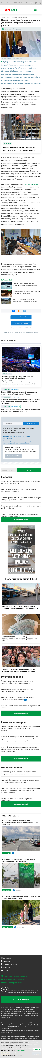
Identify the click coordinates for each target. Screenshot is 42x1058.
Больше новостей (21, 519)
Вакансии (5, 967)
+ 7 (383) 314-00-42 (12, 1027)
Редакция (5, 961)
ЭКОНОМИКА (6, 890)
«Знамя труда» (31, 184)
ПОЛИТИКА (16, 374)
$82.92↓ (20, 3)
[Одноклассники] (19, 311)
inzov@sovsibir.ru (6, 1029)
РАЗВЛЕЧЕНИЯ (7, 927)
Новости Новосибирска (21, 317)
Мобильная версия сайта (11, 983)
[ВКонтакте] (13, 311)
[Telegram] (24, 311)
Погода (4, 970)
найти (29, 470)
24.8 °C (14, 3)
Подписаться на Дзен (13, 456)
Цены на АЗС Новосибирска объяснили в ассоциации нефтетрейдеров (18, 860)
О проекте (6, 958)
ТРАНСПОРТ (6, 853)
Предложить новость (21, 323)
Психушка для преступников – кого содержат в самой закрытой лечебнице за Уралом (20, 442)
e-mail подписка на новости (15, 976)
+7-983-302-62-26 (6, 1032)
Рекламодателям (9, 964)
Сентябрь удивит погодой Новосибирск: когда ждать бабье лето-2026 (21, 897)
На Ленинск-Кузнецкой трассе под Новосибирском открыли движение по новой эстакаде (20, 822)
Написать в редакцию (21, 1000)
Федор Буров (18, 29)
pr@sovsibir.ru (29, 1030)
